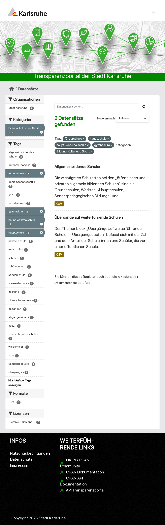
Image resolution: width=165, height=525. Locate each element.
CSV (59, 204)
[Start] (11, 88)
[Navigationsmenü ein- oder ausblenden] (153, 11)
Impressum (19, 465)
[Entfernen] (83, 139)
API (120, 277)
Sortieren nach (106, 118)
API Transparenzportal (85, 490)
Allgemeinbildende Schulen (78, 166)
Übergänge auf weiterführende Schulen (89, 217)
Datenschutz (21, 459)
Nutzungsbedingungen (30, 453)
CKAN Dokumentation (85, 472)
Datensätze (28, 88)
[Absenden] (144, 106)
